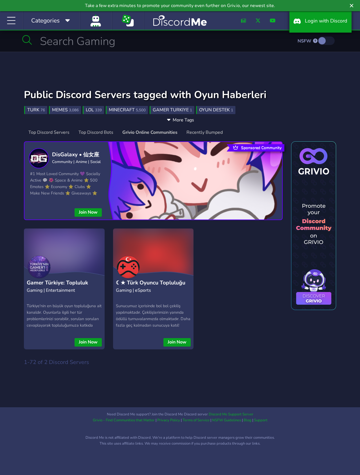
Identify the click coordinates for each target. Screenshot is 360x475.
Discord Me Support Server (231, 414)
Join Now (88, 212)
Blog (247, 420)
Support (260, 420)
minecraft (127, 110)
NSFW (305, 41)
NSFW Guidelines (226, 420)
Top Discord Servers (48, 132)
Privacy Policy (168, 420)
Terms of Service (196, 420)
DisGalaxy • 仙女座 (75, 154)
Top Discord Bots (95, 132)
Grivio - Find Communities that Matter (124, 420)
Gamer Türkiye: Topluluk (57, 282)
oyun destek (216, 110)
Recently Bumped (204, 132)
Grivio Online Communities (149, 132)
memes (65, 110)
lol (94, 110)
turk (36, 110)
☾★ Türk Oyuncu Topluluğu (150, 282)
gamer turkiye (172, 110)
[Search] (27, 40)
